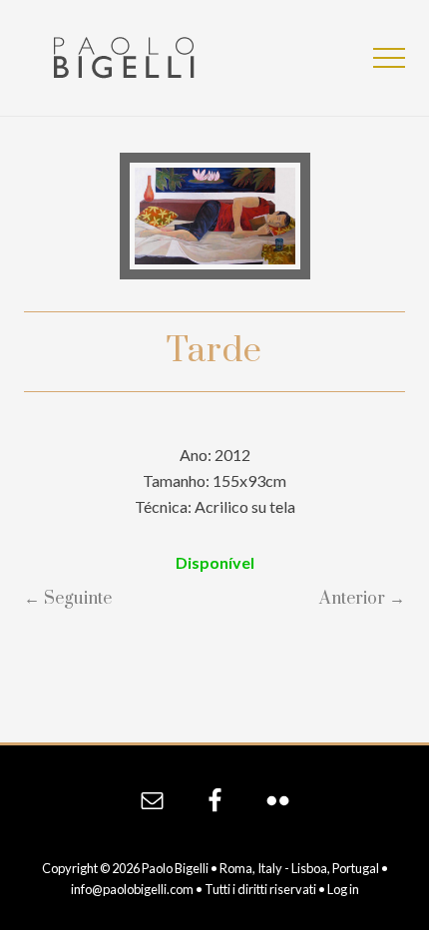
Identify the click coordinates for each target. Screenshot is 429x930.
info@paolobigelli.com (132, 889)
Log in (343, 889)
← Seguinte (68, 599)
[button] (389, 58)
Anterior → (362, 599)
